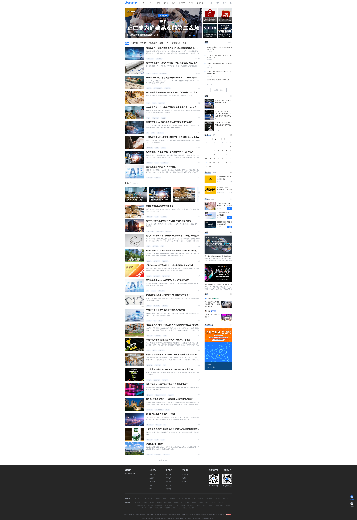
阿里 (148, 118)
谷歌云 (150, 508)
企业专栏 (182, 3)
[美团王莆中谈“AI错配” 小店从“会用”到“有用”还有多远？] (134, 127)
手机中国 (187, 498)
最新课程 (208, 172)
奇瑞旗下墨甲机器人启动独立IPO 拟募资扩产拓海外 (168, 295)
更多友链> (226, 498)
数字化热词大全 (178, 502)
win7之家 (172, 498)
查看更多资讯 (163, 460)
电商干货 (152, 481)
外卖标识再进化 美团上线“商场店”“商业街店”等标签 (168, 340)
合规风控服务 (157, 88)
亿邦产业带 (218, 498)
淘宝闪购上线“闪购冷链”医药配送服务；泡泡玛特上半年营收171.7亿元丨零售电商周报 (183, 92)
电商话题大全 (167, 502)
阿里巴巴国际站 (219, 505)
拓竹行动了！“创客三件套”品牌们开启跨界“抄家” (167, 384)
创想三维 (149, 454)
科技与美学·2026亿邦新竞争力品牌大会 (218, 284)
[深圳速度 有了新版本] (134, 448)
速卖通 (210, 505)
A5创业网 (180, 498)
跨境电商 (167, 88)
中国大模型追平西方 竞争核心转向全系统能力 (165, 310)
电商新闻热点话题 (140, 505)
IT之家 (144, 498)
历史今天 (186, 502)
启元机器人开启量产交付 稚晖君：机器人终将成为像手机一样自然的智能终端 (179, 48)
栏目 (150, 489)
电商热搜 (152, 502)
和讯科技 (137, 498)
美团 (153, 133)
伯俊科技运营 (158, 508)
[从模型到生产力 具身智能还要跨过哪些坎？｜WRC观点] (134, 157)
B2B (165, 335)
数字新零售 (166, 276)
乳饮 (163, 439)
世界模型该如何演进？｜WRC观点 (161, 167)
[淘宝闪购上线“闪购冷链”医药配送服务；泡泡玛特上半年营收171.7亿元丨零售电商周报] (134, 97)
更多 (199, 195)
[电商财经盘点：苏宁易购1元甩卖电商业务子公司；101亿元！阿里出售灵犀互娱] (134, 112)
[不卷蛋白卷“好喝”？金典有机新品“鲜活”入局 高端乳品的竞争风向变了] (134, 434)
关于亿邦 (168, 474)
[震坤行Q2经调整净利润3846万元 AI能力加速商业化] (134, 225)
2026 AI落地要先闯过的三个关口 (160, 414)
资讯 (144, 3)
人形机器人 (150, 58)
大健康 (163, 118)
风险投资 (149, 216)
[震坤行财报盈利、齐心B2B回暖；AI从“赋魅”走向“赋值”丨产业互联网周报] (134, 67)
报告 (206, 199)
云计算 (149, 320)
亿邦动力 (126, 514)
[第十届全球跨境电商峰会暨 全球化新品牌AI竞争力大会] (218, 245)
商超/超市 (157, 276)
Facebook (190, 505)
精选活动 (165, 380)
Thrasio (144, 508)
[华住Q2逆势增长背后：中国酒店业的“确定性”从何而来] (134, 404)
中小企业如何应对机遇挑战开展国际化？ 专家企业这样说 (212, 304)
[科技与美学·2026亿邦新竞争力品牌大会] (218, 273)
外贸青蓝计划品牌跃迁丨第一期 (224, 178)
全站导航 (152, 470)
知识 (151, 3)
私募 (157, 216)
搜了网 (150, 498)
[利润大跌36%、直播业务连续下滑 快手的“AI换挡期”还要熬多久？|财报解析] (134, 255)
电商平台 (156, 261)
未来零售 (161, 103)
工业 (148, 73)
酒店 (167, 410)
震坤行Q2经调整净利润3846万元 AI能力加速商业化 (168, 221)
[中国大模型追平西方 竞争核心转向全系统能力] (134, 315)
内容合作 (168, 478)
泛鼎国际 (191, 508)
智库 (173, 3)
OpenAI (158, 424)
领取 (229, 208)
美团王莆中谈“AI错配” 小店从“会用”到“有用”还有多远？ (170, 122)
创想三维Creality (160, 395)
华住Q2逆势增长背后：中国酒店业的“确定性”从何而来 (169, 399)
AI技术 (153, 291)
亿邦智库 (185, 481)
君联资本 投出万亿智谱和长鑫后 (183, 199)
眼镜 (148, 246)
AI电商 (149, 380)
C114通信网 (209, 498)
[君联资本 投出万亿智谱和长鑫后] (184, 194)
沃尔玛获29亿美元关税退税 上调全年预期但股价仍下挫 (169, 265)
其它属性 (161, 291)
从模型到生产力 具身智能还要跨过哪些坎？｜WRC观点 (170, 152)
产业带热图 (209, 325)
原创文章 (152, 474)
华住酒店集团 (159, 410)
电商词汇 (145, 502)
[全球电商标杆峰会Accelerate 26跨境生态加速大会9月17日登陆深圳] (134, 374)
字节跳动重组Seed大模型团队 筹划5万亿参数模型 (167, 280)
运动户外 (158, 365)
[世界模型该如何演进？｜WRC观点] (134, 171)
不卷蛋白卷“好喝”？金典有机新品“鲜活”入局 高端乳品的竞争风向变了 (176, 429)
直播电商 (165, 261)
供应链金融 (163, 73)
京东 (157, 147)
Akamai (137, 508)
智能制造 (158, 177)
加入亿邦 (168, 485)
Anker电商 (150, 505)
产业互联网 (150, 231)
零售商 (149, 276)
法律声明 (168, 489)
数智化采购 (160, 231)
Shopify (182, 505)
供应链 (155, 73)
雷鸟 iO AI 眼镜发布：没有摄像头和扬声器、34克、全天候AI (172, 235)
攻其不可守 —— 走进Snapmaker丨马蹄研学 (224, 189)
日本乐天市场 (168, 505)
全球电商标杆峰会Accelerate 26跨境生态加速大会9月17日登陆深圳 (175, 369)
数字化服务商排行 (203, 502)
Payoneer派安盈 (182, 508)
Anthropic (150, 424)
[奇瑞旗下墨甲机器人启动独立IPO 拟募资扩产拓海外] (134, 300)
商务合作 (168, 481)
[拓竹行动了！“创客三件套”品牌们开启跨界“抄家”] (134, 389)
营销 (154, 103)
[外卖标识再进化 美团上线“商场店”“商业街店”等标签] (134, 344)
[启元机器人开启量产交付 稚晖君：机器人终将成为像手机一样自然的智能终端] (134, 53)
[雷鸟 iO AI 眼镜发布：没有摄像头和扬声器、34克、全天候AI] (134, 240)
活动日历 (208, 135)
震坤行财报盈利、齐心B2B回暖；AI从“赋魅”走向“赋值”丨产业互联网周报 (177, 63)
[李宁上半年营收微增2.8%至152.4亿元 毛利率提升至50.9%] (134, 359)
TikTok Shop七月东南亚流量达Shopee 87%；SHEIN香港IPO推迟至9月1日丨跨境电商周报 (186, 77)
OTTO (176, 505)
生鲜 (148, 103)
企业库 (151, 478)
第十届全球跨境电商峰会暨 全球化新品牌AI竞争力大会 (223, 256)
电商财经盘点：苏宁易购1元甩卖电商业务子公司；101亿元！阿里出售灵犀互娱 (180, 107)
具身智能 (159, 58)
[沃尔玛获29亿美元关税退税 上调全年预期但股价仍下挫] (134, 270)
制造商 (149, 305)
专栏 (206, 294)
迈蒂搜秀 (228, 505)
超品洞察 (194, 502)
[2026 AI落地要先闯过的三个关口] (134, 419)
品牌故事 (149, 365)
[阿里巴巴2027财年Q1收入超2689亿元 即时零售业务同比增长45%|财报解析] (134, 330)
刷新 (229, 42)
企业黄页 (165, 498)
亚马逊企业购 (159, 505)
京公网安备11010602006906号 (215, 514)
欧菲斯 (204, 505)
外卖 (154, 350)
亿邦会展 (185, 474)
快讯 (206, 42)
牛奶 (157, 439)
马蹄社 (165, 3)
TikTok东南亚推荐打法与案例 (212, 316)
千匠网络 (198, 505)
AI (147, 133)
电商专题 (137, 502)
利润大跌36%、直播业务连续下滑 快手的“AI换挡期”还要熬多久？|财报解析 (178, 250)
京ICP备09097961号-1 (200, 514)
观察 (150, 485)
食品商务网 (157, 498)
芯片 (160, 320)
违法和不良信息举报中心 (209, 518)
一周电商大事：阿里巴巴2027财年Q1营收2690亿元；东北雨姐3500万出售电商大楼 (183, 137)
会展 (158, 3)
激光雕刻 (171, 395)
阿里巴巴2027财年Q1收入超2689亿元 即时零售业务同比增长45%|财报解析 (179, 325)
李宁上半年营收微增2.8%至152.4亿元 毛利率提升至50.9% (171, 354)
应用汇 (194, 498)
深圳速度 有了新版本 (155, 444)
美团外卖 (161, 350)
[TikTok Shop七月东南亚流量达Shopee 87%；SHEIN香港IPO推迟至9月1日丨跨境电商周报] (134, 82)
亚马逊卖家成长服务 (169, 508)
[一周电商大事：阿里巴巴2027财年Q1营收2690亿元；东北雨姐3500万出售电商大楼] (134, 142)
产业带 (191, 3)
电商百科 (159, 502)
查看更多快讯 (218, 90)
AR (162, 246)
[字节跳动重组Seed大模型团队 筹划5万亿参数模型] (134, 285)
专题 (206, 232)
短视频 (163, 147)
